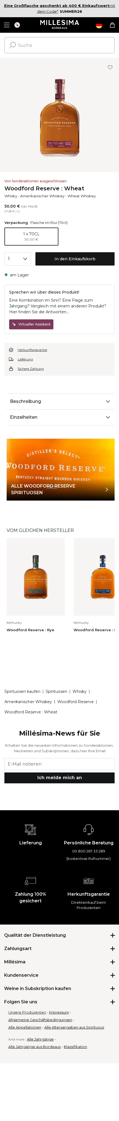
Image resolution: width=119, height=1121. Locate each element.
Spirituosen (56, 691)
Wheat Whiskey (82, 196)
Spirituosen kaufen (22, 691)
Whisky (10, 196)
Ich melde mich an (59, 777)
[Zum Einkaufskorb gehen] (112, 25)
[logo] (59, 25)
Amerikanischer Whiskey (42, 196)
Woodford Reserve (75, 701)
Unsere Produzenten (27, 1012)
